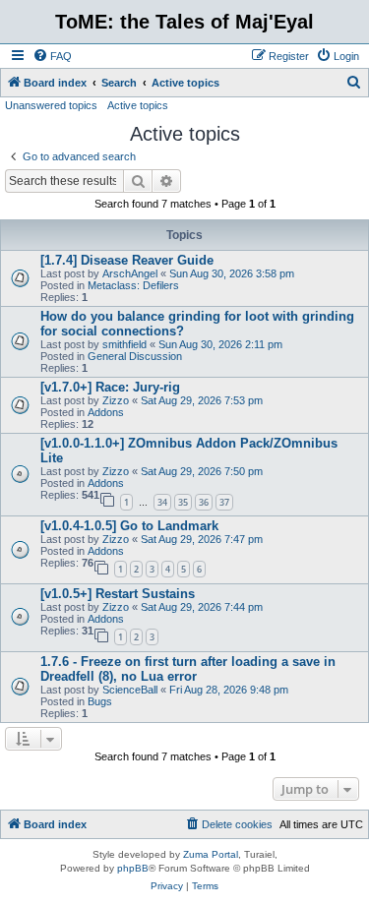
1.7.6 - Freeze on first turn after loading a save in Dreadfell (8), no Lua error (188, 669)
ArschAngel (129, 273)
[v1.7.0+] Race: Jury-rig (110, 387)
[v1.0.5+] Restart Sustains (117, 593)
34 (162, 502)
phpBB (133, 868)
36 (204, 502)
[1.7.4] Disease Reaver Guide (127, 260)
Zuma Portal (210, 854)
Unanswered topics (51, 105)
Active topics (137, 105)
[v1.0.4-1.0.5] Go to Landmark (129, 525)
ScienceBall (129, 689)
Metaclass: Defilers (133, 285)
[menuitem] (52, 56)
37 (224, 502)
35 (183, 502)
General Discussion (135, 356)
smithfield (124, 344)
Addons (106, 412)
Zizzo (115, 400)
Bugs (100, 701)
